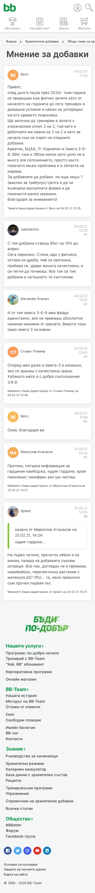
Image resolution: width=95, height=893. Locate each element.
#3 (85, 357)
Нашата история (21, 695)
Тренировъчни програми (29, 788)
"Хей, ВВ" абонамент (25, 664)
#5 (85, 457)
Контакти (14, 739)
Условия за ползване (21, 865)
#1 (85, 235)
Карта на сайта (15, 874)
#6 (85, 517)
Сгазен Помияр (33, 351)
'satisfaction (30, 229)
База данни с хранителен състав (36, 775)
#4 (85, 421)
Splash (26, 511)
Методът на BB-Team (25, 701)
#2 (85, 304)
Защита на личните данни (25, 869)
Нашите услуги (23, 646)
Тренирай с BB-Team (25, 658)
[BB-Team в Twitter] (18, 851)
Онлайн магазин (21, 679)
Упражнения (17, 793)
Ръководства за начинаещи (32, 756)
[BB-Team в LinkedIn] (47, 851)
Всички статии (19, 808)
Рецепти (13, 780)
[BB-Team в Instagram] (27, 851)
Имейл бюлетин (20, 727)
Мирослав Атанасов (37, 452)
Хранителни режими (25, 763)
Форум (11, 42)
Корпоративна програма (29, 672)
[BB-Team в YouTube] (37, 851)
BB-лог (12, 733)
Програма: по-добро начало (32, 653)
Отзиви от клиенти (23, 707)
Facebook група (20, 836)
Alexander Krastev (35, 299)
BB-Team (16, 689)
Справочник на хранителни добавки (39, 801)
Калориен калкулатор (26, 769)
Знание (14, 749)
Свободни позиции (23, 720)
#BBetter (14, 825)
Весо (24, 74)
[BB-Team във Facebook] (8, 851)
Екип (10, 714)
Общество (18, 819)
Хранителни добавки (42, 42)
